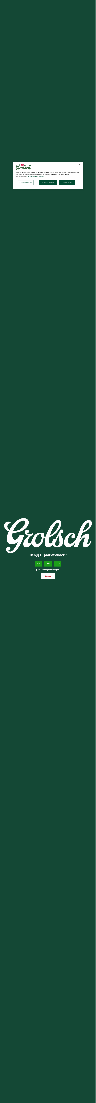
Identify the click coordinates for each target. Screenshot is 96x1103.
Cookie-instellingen (26, 182)
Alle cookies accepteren (48, 182)
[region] (48, 175)
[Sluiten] (79, 164)
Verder (48, 576)
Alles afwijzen (67, 182)
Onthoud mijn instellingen (48, 570)
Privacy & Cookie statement (36, 176)
